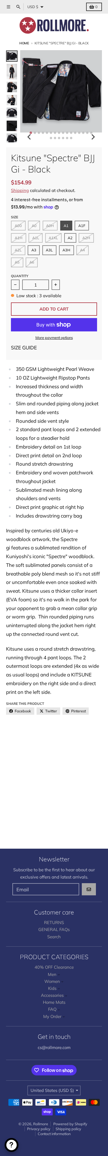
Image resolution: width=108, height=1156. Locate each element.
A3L (49, 250)
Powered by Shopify (70, 1123)
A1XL (53, 237)
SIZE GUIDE (24, 347)
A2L (18, 250)
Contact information (54, 1133)
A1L (35, 237)
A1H (18, 237)
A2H (86, 237)
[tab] (30, 132)
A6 (31, 262)
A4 (82, 250)
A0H (50, 225)
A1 (66, 225)
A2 (70, 237)
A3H (66, 250)
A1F (81, 225)
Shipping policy (68, 1128)
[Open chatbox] (11, 1145)
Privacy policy (38, 1128)
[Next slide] (92, 137)
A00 (18, 225)
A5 (17, 262)
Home (24, 43)
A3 (33, 250)
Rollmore (40, 1123)
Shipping (20, 190)
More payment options (54, 337)
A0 (34, 225)
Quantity (19, 276)
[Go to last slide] (29, 137)
